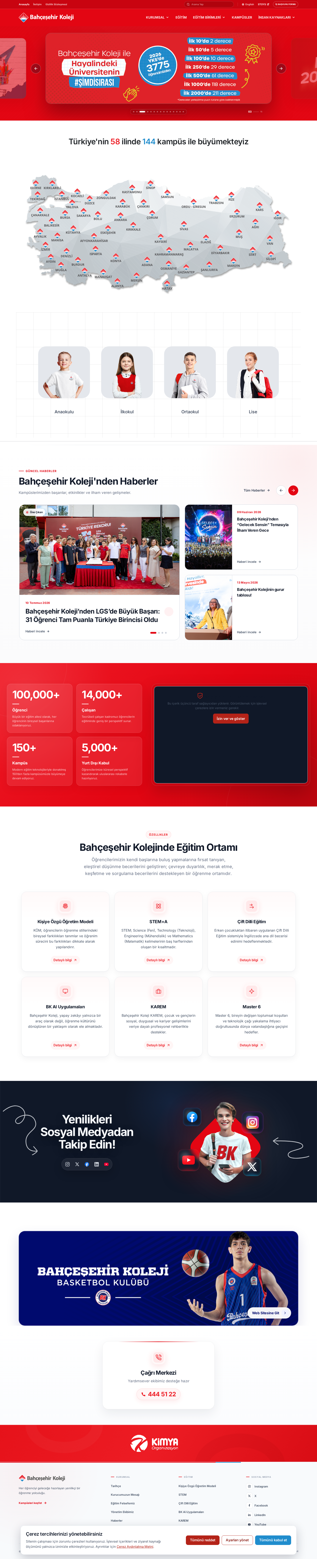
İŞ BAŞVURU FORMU (285, 4)
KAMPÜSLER (242, 17)
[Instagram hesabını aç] (255, 1120)
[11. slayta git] (170, 111)
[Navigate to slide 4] (166, 633)
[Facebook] (87, 1164)
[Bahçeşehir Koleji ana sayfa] (46, 17)
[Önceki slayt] (36, 68)
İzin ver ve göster (231, 718)
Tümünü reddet (202, 1540)
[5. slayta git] (151, 111)
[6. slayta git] (154, 111)
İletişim (37, 4)
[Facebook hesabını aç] (194, 1117)
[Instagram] (67, 1164)
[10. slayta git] (167, 111)
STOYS (262, 4)
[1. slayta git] (133, 111)
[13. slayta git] (176, 111)
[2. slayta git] (137, 111)
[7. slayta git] (157, 111)
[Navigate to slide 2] (159, 633)
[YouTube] (106, 1164)
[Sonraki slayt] (281, 68)
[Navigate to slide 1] (153, 633)
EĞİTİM (181, 17)
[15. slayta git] (183, 111)
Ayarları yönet (237, 1540)
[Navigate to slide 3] (162, 633)
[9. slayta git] (164, 111)
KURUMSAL (155, 17)
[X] (77, 1164)
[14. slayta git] (180, 111)
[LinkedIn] (96, 1164)
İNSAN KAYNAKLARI (274, 17)
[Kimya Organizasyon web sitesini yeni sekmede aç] (158, 1443)
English (249, 4)
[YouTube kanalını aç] (190, 1162)
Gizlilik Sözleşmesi (56, 4)
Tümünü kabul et (273, 1540)
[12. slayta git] (173, 111)
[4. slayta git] (145, 111)
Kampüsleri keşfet (30, 1503)
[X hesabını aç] (256, 1168)
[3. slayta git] (140, 111)
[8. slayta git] (160, 111)
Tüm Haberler (254, 490)
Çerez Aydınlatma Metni (135, 1547)
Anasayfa (24, 4)
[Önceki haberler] (281, 490)
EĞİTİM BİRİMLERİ (207, 17)
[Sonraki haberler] (293, 490)
